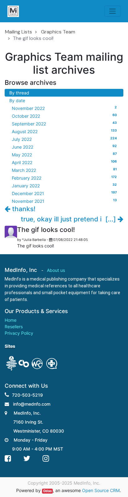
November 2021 (64, 201)
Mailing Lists (18, 31)
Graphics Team (58, 31)
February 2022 (64, 178)
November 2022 (64, 108)
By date (17, 100)
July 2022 (64, 139)
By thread (19, 92)
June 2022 (64, 147)
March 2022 (64, 170)
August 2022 (64, 131)
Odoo (47, 491)
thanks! (22, 209)
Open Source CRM (101, 490)
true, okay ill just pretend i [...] (69, 219)
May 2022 (64, 154)
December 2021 (64, 193)
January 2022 (64, 185)
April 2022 (64, 162)
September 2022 (64, 123)
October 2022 (64, 116)
